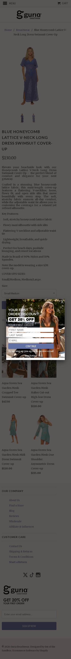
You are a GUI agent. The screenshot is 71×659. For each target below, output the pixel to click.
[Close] (62, 301)
